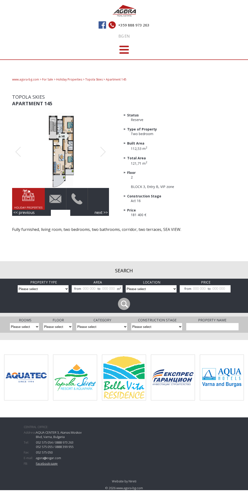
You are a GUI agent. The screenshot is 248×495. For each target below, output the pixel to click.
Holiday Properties (69, 79)
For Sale (47, 79)
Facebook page (47, 463)
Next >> (101, 212)
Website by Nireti (124, 481)
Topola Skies (94, 79)
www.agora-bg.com (25, 79)
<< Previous (24, 212)
